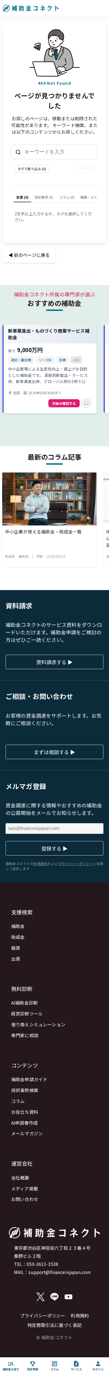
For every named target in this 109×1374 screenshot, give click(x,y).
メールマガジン (27, 1133)
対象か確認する (64, 403)
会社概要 (20, 1177)
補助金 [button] (23, 556)
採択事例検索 (24, 1090)
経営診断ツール (27, 1013)
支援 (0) (22, 197)
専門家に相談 (24, 1035)
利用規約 (80, 1315)
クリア (86, 168)
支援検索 (22, 912)
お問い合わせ (24, 1199)
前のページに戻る (29, 255)
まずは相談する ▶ (54, 752)
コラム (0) (66, 197)
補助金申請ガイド (29, 1079)
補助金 (18, 926)
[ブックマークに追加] (86, 403)
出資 (15, 958)
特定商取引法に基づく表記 (54, 1325)
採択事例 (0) (44, 197)
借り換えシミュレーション (38, 1024)
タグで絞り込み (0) (32, 168)
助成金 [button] (10, 556)
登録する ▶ (54, 848)
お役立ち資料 (24, 1112)
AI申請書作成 (24, 1122)
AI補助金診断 (24, 1002)
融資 (15, 947)
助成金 (18, 937)
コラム (18, 1101)
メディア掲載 (24, 1188)
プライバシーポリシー (42, 1315)
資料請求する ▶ (54, 662)
